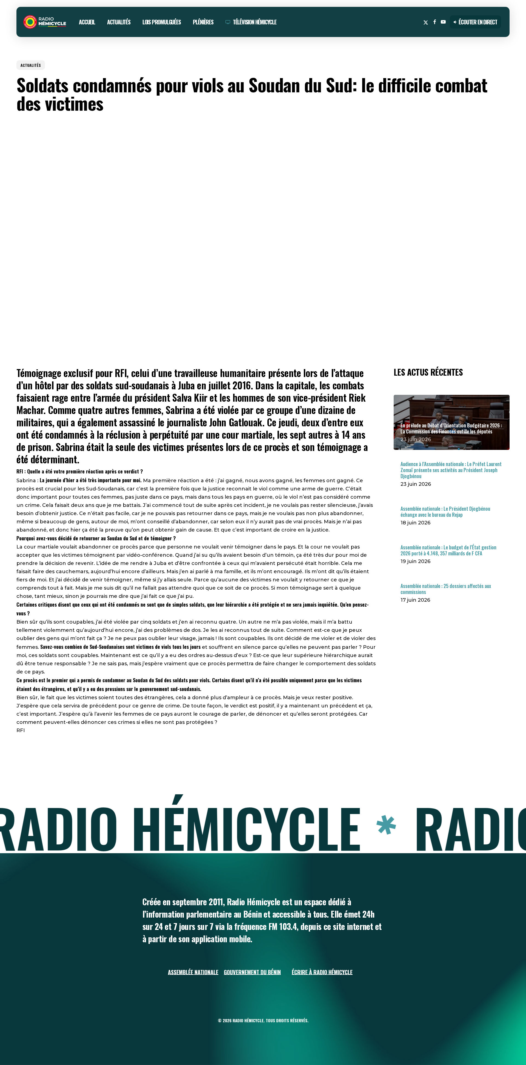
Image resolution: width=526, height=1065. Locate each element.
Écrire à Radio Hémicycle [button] (322, 972)
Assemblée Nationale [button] (193, 972)
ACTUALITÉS (31, 65)
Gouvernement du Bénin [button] (252, 972)
